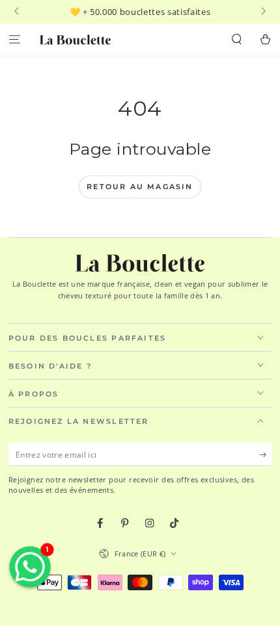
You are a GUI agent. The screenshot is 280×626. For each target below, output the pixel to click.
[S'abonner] (265, 455)
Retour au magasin (140, 186)
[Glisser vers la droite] (262, 11)
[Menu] (14, 40)
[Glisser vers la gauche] (17, 11)
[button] (237, 40)
